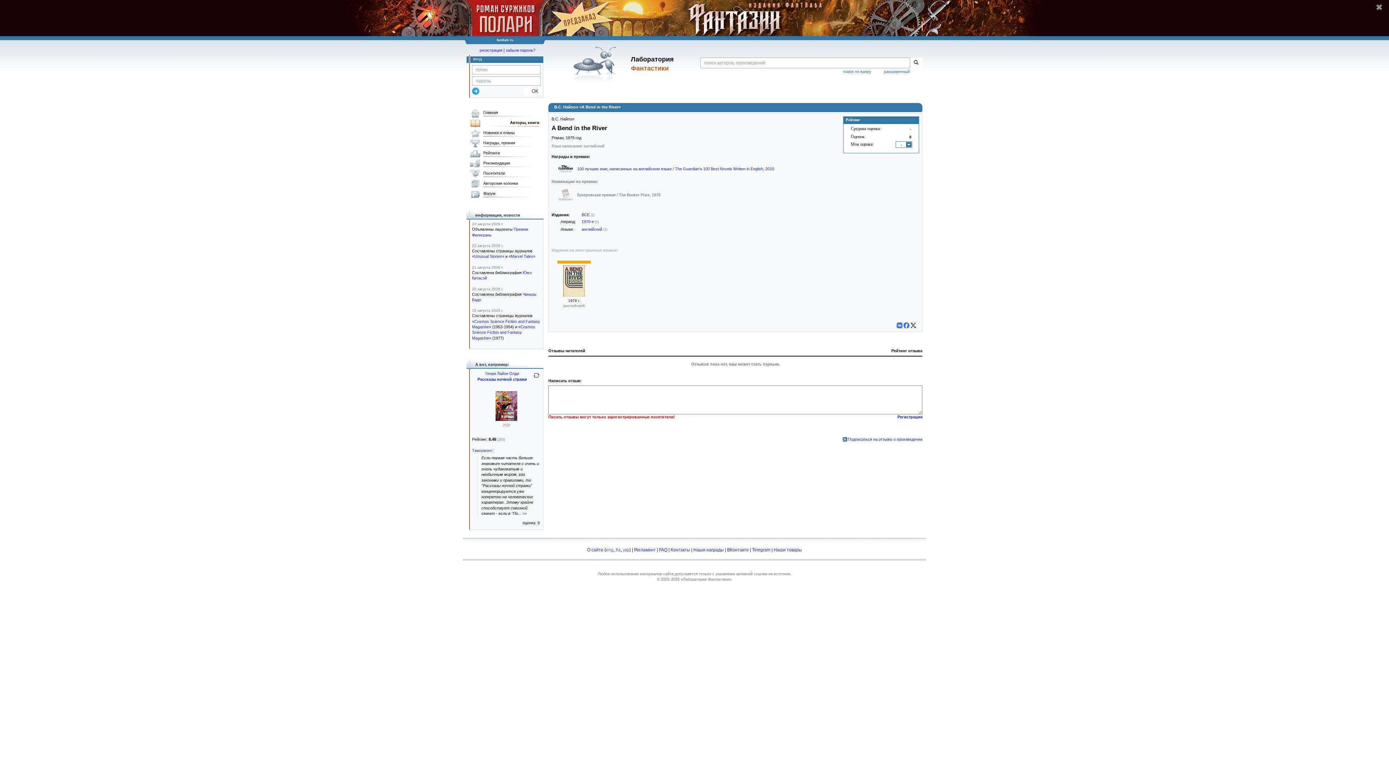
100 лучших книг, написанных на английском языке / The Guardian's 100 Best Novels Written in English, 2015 (675, 169)
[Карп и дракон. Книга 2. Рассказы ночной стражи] (506, 419)
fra (618, 549)
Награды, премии (499, 143)
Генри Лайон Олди (502, 373)
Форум (489, 193)
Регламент (645, 549)
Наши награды (708, 549)
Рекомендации (496, 163)
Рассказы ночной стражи (502, 379)
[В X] (913, 325)
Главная (490, 112)
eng (609, 549)
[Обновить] (536, 378)
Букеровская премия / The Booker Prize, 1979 (618, 195)
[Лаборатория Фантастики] (596, 64)
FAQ (663, 549)
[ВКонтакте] (899, 325)
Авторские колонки (500, 183)
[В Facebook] (906, 325)
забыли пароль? (520, 50)
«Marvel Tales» (522, 256)
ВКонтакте (738, 549)
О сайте (595, 549)
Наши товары (788, 549)
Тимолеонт (482, 450)
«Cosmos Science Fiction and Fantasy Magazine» (503, 332)
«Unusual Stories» (488, 256)
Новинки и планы (499, 133)
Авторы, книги (524, 122)
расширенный (897, 71)
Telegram (761, 549)
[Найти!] (916, 62)
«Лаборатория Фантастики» (706, 579)
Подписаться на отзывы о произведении (885, 439)
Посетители (494, 173)
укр (626, 549)
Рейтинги (491, 153)
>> (524, 513)
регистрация (491, 50)
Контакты (680, 549)
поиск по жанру (857, 71)
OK (532, 91)
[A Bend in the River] (574, 295)
